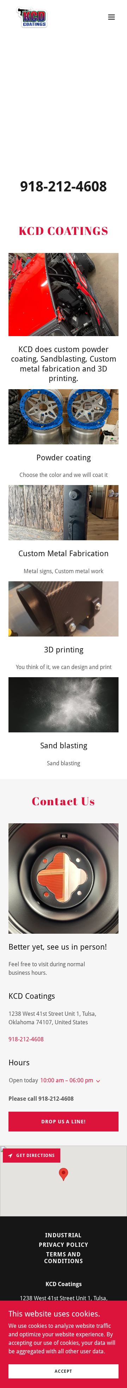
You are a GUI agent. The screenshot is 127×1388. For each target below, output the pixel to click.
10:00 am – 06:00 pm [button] (66, 1080)
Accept (63, 1371)
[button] (111, 17)
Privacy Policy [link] (63, 1245)
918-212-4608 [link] (63, 186)
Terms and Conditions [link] (63, 1258)
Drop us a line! (63, 1121)
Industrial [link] (63, 1235)
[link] (31, 17)
